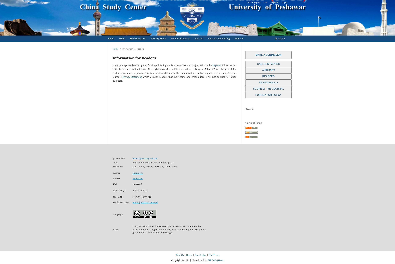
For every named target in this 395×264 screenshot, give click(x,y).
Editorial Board (138, 38)
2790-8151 (138, 173)
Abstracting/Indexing (219, 38)
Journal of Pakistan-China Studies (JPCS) (144, 33)
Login (284, 2)
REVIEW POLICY (268, 82)
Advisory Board (158, 38)
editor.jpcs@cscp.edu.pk (145, 202)
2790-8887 (138, 178)
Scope (122, 38)
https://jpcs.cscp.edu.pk (145, 158)
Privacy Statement (132, 76)
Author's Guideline (180, 38)
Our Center (201, 254)
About (238, 38)
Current (199, 38)
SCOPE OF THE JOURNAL (268, 88)
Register (274, 2)
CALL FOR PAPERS (268, 64)
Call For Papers (253, 2)
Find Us (180, 254)
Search (281, 38)
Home (111, 38)
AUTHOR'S (268, 70)
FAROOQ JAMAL (216, 260)
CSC (265, 2)
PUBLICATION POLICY (268, 95)
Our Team (214, 254)
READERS (268, 76)
